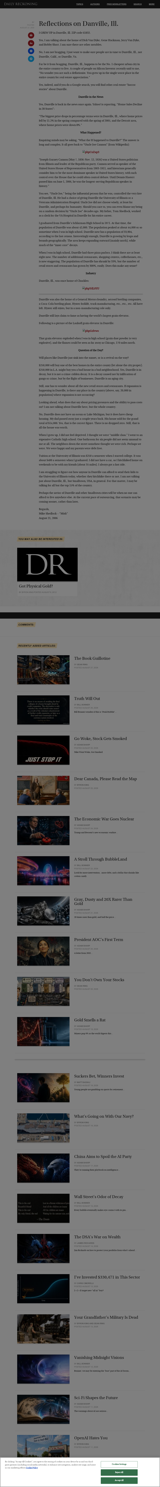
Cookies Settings (119, 1464)
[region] (80, 1472)
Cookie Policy (32, 1468)
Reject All (119, 1473)
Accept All (119, 1480)
